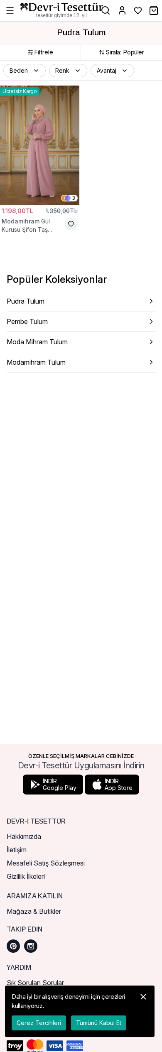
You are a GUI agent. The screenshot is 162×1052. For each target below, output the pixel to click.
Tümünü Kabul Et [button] (98, 1022)
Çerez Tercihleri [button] (39, 1022)
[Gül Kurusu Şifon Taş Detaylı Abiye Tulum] (39, 145)
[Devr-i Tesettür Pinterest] (13, 946)
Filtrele (43, 52)
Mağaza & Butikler (34, 911)
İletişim (17, 850)
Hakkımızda (24, 836)
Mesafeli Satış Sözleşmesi (46, 863)
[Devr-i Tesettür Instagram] (30, 946)
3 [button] (73, 198)
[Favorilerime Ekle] (71, 224)
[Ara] (105, 10)
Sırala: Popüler (125, 52)
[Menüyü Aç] (10, 10)
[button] (24, 70)
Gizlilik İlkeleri (26, 876)
